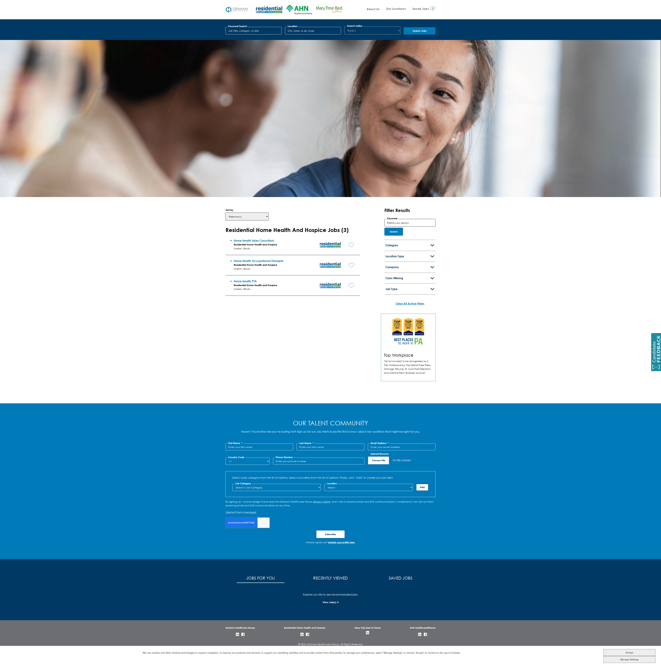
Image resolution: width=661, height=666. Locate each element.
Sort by (229, 209)
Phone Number (284, 457)
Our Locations (396, 8)
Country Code (236, 457)
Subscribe (330, 534)
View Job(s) (329, 602)
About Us (373, 9)
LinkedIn (237, 634)
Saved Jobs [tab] (400, 577)
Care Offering (394, 278)
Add (422, 487)
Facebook (243, 634)
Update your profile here (341, 542)
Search (394, 231)
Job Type (391, 289)
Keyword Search (237, 26)
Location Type (394, 256)
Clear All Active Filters (410, 303)
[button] (349, 242)
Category (391, 245)
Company (392, 267)
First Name (235, 443)
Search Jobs (420, 30)
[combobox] (313, 30)
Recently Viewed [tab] (330, 577)
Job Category (243, 483)
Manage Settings (629, 659)
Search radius (354, 25)
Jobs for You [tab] (260, 577)
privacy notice (321, 501)
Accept (629, 652)
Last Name (306, 443)
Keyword (392, 218)
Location (292, 26)
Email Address (380, 443)
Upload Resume (380, 453)
